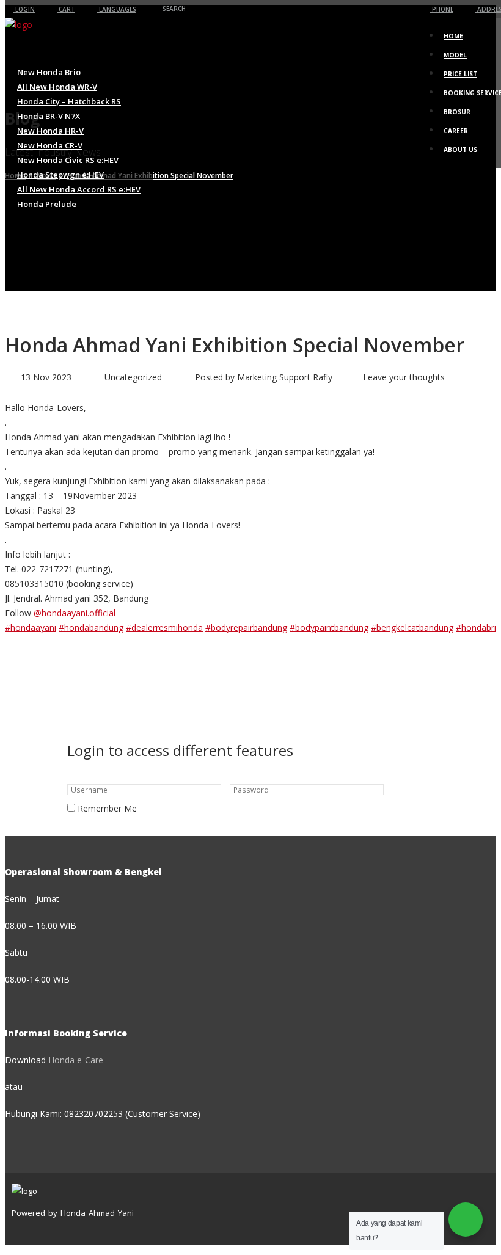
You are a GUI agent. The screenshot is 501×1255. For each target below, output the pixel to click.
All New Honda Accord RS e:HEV (79, 189)
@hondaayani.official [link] (74, 613)
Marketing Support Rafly (284, 377)
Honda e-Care (75, 1060)
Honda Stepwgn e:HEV (60, 174)
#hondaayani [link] (30, 627)
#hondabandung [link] (91, 627)
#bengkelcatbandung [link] (412, 627)
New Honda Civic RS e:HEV (68, 160)
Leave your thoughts (404, 377)
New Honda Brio (49, 72)
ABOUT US (460, 149)
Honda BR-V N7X (48, 116)
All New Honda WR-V (57, 86)
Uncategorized (133, 377)
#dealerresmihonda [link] (164, 627)
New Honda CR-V (49, 145)
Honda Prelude (46, 203)
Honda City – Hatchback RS (69, 101)
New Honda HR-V (50, 130)
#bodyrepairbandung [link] (246, 627)
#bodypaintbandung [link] (329, 627)
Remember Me (107, 808)
